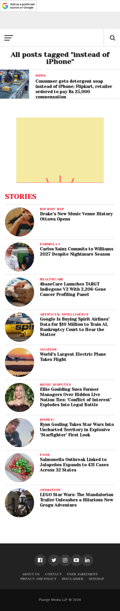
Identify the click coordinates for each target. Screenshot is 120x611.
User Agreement (82, 574)
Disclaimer (72, 579)
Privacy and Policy (38, 579)
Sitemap (96, 579)
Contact (53, 574)
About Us (31, 574)
